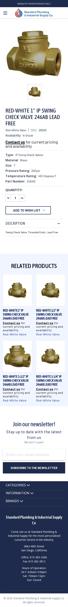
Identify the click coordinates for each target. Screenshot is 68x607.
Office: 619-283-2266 (34, 557)
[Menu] (5, 13)
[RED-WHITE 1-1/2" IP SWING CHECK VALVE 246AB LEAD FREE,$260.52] (17, 356)
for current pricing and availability (31, 144)
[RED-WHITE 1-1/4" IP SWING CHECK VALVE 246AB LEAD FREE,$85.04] (51, 356)
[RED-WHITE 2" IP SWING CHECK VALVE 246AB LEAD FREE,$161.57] (17, 290)
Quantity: (13, 190)
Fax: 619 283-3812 (34, 561)
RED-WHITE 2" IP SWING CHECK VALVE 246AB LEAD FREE (16, 314)
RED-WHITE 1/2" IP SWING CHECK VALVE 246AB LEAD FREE (49, 314)
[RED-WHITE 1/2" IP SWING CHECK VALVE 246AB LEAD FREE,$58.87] (51, 290)
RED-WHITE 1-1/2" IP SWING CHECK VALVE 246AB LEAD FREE (16, 380)
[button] (34, 223)
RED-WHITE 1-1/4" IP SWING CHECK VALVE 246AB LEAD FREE (49, 380)
